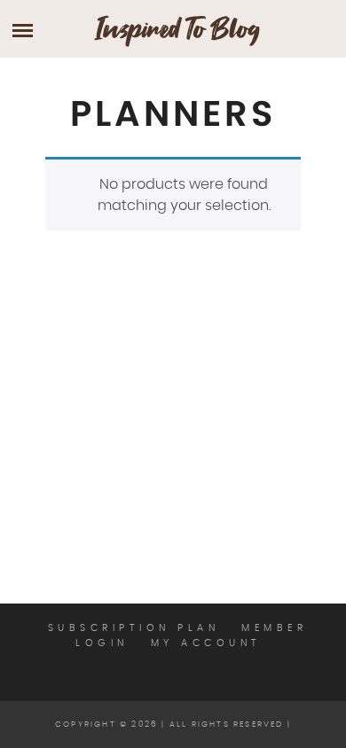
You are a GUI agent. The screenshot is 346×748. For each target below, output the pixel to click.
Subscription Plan (134, 628)
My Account (206, 643)
